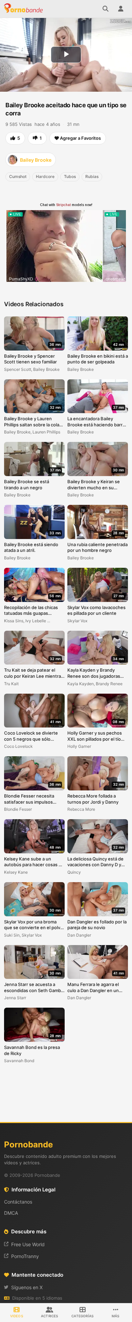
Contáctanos (18, 1202)
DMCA (11, 1213)
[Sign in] (120, 8)
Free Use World (28, 1244)
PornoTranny (25, 1256)
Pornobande (24, 8)
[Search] (105, 8)
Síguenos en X (27, 1287)
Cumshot (17, 176)
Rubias (91, 176)
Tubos (70, 176)
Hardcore (45, 176)
